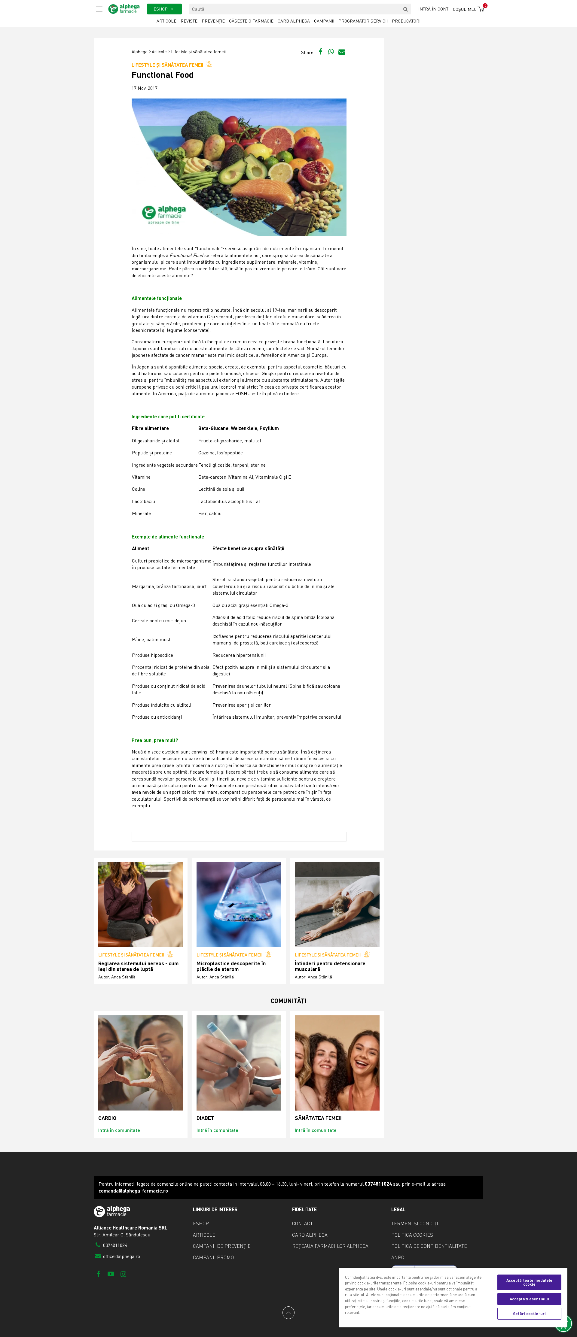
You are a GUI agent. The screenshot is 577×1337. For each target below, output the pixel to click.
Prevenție (213, 20)
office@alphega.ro (121, 1256)
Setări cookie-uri (529, 1313)
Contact (302, 1223)
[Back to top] (288, 1312)
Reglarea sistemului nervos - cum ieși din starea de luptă (138, 966)
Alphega (140, 51)
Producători (406, 20)
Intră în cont (433, 8)
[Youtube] (110, 1273)
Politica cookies (412, 1235)
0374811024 (114, 1245)
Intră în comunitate (119, 1130)
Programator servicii (363, 20)
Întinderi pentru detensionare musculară (330, 966)
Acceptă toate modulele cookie (529, 1282)
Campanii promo (213, 1257)
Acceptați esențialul (529, 1298)
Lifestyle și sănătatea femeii (198, 51)
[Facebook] (98, 1273)
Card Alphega (294, 20)
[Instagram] (123, 1273)
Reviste (189, 20)
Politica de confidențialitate (429, 1246)
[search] (405, 9)
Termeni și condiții (415, 1223)
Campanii (324, 20)
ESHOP (161, 8)
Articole (166, 20)
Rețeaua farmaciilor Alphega (330, 1246)
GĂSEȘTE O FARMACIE (251, 20)
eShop (201, 1223)
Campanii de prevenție (222, 1246)
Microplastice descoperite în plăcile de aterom (231, 966)
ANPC (397, 1257)
